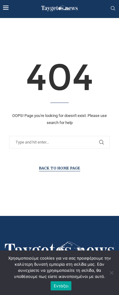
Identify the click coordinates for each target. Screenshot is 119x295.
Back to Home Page (59, 168)
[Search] (113, 8)
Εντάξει (61, 285)
